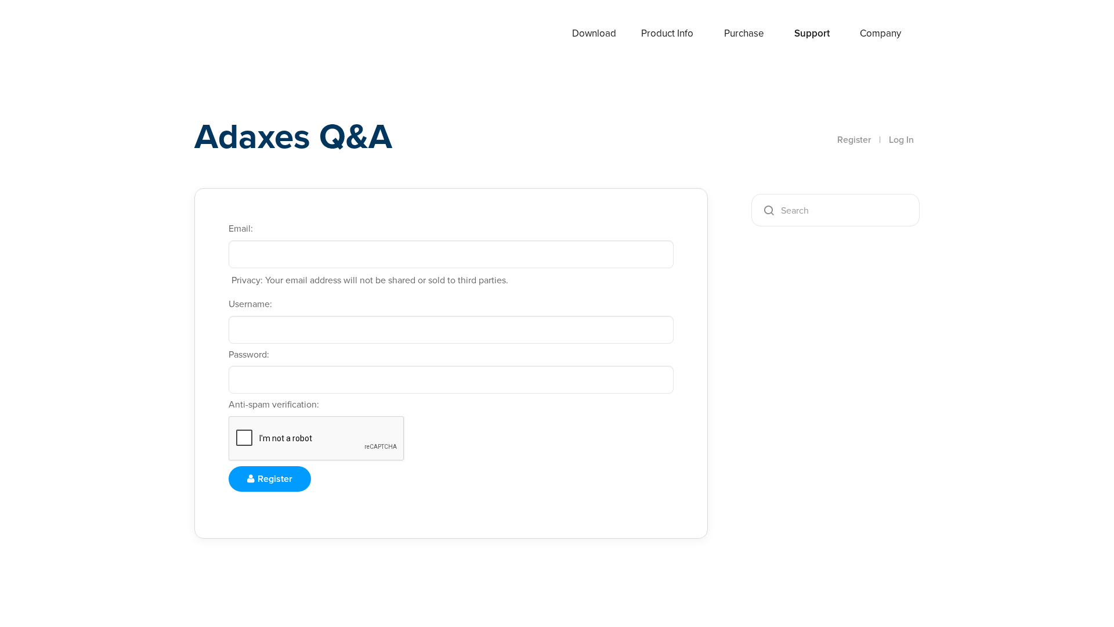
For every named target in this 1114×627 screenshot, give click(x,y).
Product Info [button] (667, 33)
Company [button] (880, 33)
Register (854, 139)
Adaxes (237, 34)
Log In (901, 139)
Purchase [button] (744, 33)
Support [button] (812, 33)
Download (594, 33)
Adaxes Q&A (293, 136)
